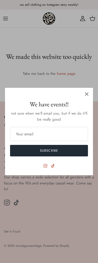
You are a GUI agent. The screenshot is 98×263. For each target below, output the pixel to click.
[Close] (86, 94)
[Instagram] (45, 166)
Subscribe (49, 150)
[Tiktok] (53, 166)
